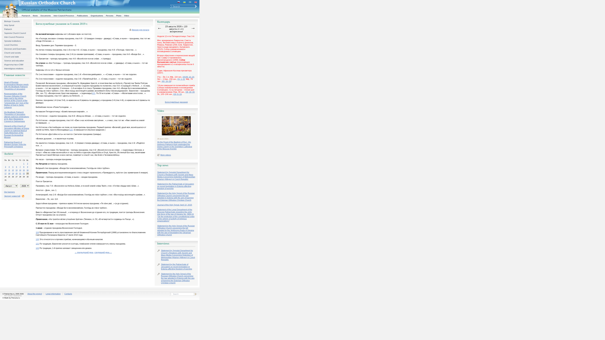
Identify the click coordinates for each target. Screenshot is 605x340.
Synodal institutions (12, 41)
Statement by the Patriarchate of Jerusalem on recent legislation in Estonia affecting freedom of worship (175, 186)
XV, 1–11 (181, 79)
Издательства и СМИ (13, 65)
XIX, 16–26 (166, 81)
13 (16, 170)
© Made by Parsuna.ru (11, 298)
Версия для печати (140, 30)
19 (13, 173)
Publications (82, 16)
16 (28, 170)
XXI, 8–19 (177, 94)
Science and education (14, 61)
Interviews (163, 243)
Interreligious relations (13, 69)
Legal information (53, 294)
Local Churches (11, 45)
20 (16, 173)
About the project (34, 294)
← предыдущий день (84, 252)
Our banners (9, 192)
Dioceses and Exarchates (15, 49)
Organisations (97, 16)
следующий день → (103, 252)
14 (20, 170)
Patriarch (26, 16)
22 (24, 173)
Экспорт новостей (12, 196)
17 (5, 173)
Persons (109, 16)
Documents (45, 16)
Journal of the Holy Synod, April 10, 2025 (174, 205)
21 (20, 173)
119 (37, 232)
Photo (118, 16)
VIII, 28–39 (190, 92)
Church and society (12, 53)
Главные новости (14, 75)
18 (9, 173)
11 (9, 170)
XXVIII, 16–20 (188, 77)
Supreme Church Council (15, 33)
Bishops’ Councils (12, 21)
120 (37, 239)
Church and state (11, 57)
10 (5, 170)
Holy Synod (9, 25)
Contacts (68, 294)
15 (24, 170)
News (35, 16)
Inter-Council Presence (64, 16)
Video (126, 16)
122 (71, 130)
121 (93, 93)
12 (13, 170)
